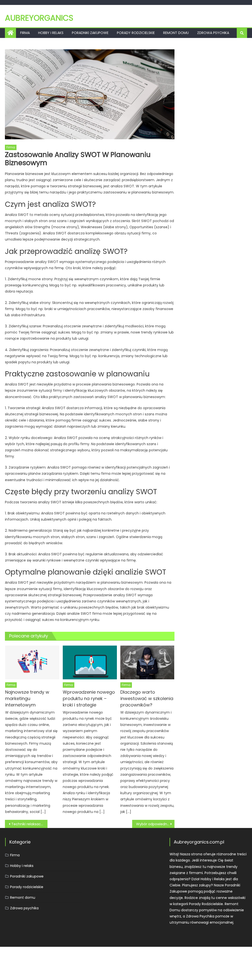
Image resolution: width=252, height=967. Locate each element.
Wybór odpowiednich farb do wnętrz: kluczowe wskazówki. (155, 824)
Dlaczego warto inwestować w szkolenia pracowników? (146, 698)
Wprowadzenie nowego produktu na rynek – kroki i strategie (89, 698)
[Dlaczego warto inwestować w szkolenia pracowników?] (147, 662)
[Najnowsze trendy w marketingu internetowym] (32, 662)
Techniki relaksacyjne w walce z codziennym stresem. (29, 824)
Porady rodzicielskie (136, 32)
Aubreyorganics (39, 17)
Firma (25, 32)
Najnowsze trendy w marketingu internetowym (27, 698)
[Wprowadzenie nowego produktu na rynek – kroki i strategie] (90, 662)
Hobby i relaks (50, 32)
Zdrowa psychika (213, 32)
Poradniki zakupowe (90, 32)
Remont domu (176, 32)
